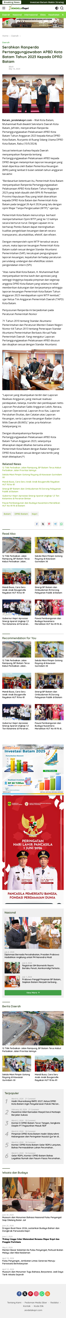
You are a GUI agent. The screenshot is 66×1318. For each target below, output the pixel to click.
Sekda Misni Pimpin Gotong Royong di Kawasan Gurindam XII (32, 476)
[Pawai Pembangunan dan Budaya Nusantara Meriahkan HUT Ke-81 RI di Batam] (49, 607)
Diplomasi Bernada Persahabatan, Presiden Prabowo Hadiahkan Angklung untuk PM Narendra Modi (32, 956)
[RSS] (47, 1294)
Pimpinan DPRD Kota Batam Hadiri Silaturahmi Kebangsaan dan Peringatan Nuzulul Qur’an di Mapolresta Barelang (35, 1135)
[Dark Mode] (57, 8)
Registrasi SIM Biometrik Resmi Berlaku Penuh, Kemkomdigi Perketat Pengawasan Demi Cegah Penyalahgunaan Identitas (41, 967)
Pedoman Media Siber (36, 1302)
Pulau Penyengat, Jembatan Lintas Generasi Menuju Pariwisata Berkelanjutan (28, 1262)
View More (32, 992)
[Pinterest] (30, 1294)
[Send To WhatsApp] (61, 524)
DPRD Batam (21, 514)
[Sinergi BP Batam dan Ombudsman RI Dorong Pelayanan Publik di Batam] (49, 576)
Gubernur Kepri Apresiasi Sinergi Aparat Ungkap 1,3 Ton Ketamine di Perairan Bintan (30, 497)
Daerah (6, 42)
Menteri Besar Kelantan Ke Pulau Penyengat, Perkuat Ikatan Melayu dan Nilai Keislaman (32, 1251)
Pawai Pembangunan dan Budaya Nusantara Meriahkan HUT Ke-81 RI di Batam (31, 504)
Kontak (27, 1306)
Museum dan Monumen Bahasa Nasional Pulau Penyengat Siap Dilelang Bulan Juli (32, 1218)
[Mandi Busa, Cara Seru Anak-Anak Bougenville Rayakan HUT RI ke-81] (16, 576)
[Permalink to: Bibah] (4, 67)
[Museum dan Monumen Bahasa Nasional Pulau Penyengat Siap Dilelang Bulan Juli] (33, 1194)
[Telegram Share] (55, 524)
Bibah (11, 66)
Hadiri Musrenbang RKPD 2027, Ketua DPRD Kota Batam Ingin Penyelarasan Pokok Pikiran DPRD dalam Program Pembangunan (35, 1102)
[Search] (62, 8)
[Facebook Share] (37, 524)
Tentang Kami (14, 1302)
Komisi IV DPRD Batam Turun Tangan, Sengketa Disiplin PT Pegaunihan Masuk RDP (36, 1124)
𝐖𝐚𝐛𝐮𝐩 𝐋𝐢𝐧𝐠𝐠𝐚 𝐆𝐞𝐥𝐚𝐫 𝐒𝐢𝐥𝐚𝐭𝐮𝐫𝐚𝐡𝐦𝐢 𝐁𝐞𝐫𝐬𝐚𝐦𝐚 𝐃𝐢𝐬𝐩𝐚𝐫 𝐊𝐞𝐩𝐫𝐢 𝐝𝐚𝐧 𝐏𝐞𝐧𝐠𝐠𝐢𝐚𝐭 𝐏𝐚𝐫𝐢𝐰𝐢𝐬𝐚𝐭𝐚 (30, 1240)
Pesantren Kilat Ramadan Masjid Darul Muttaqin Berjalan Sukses (36, 1113)
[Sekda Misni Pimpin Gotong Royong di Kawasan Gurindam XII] (49, 545)
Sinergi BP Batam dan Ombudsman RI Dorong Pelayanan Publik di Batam (31, 490)
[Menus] (4, 8)
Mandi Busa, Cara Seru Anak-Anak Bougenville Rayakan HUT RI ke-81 (31, 483)
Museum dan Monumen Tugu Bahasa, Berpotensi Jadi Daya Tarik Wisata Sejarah (32, 1273)
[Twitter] (24, 1294)
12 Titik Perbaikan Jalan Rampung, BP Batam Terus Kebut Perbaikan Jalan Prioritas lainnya (31, 469)
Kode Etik (39, 1306)
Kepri (34, 514)
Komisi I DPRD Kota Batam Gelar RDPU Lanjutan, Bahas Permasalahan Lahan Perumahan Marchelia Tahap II (36, 1146)
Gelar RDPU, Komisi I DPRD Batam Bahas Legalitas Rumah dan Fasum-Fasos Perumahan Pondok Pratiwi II (36, 1157)
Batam (7, 514)
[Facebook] (19, 1294)
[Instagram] (36, 1294)
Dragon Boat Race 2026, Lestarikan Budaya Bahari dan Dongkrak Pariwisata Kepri (30, 1229)
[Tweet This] (43, 524)
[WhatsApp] (41, 1294)
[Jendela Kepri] (18, 8)
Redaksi (54, 1302)
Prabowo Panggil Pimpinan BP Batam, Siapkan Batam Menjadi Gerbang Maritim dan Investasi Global (41, 981)
